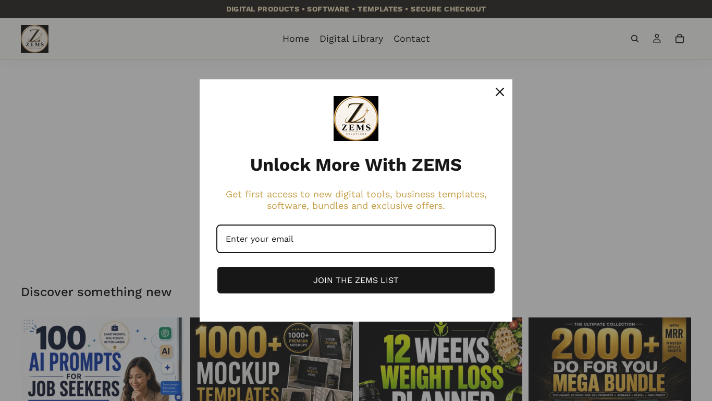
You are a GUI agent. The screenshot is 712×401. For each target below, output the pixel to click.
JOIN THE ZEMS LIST (356, 280)
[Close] (499, 91)
